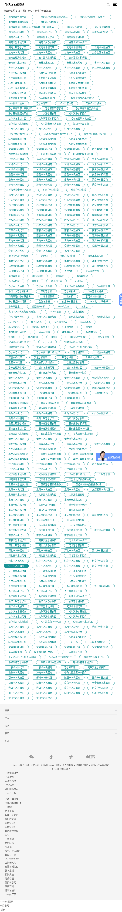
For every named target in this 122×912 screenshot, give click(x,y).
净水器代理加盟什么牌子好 (93, 17)
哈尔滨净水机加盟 (17, 118)
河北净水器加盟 (44, 550)
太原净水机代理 (16, 489)
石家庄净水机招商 (47, 428)
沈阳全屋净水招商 (17, 393)
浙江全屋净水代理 (78, 596)
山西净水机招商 (44, 413)
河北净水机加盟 (72, 550)
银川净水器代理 (44, 698)
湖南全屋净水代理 (78, 42)
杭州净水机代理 (44, 632)
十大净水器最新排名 (74, 286)
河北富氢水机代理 (17, 555)
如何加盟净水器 (16, 347)
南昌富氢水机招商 (96, 667)
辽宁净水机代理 (44, 566)
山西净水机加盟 (76, 408)
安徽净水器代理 (44, 149)
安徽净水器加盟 (93, 103)
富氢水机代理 (15, 357)
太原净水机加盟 (44, 489)
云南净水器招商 (74, 47)
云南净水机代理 (16, 52)
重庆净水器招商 (76, 510)
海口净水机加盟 (44, 688)
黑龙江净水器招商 (47, 93)
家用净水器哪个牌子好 (19, 342)
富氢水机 (59, 276)
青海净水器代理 (16, 240)
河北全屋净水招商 (17, 545)
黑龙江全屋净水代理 (18, 459)
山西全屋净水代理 (75, 418)
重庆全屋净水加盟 (47, 510)
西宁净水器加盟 (16, 205)
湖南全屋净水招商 (47, 42)
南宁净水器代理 (16, 693)
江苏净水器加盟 (16, 200)
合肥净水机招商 (44, 250)
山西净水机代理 (16, 413)
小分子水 (47, 342)
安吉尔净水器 (60, 322)
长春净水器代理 (48, 88)
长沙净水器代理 (46, 367)
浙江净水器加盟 (74, 586)
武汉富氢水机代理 (73, 469)
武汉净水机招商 (100, 464)
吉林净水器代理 (74, 62)
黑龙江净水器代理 (17, 98)
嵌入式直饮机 (92, 271)
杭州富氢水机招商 (17, 139)
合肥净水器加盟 (100, 245)
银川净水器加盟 (16, 698)
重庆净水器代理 (44, 515)
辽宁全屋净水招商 (78, 576)
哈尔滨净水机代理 (17, 616)
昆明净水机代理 (100, 215)
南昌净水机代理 (100, 174)
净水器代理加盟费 (50, 22)
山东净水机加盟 (44, 179)
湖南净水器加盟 (102, 27)
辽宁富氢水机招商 (47, 571)
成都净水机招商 (16, 266)
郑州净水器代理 (44, 677)
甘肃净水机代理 (100, 164)
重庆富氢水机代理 (17, 525)
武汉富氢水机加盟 (47, 474)
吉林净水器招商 (102, 62)
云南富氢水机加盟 (47, 57)
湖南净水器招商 (16, 32)
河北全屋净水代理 (78, 540)
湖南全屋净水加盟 (17, 47)
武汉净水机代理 (100, 149)
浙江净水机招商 (76, 601)
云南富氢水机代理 (78, 57)
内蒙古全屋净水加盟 (18, 154)
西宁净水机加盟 (72, 205)
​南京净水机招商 (16, 235)
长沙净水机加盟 (44, 378)
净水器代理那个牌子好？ (81, 347)
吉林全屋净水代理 (17, 73)
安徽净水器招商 (97, 642)
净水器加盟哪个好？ (18, 17)
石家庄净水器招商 (47, 83)
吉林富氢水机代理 (17, 586)
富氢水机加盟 (40, 357)
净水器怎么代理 (16, 352)
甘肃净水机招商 (44, 164)
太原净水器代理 (76, 494)
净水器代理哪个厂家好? (20, 134)
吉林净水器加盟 (46, 62)
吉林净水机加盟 (16, 68)
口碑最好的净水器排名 (19, 296)
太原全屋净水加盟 (73, 499)
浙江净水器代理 (46, 586)
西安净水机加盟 (44, 682)
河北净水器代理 (76, 545)
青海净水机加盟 (72, 240)
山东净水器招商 (16, 179)
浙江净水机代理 (16, 591)
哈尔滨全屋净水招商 (51, 123)
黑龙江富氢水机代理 (83, 454)
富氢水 (35, 281)
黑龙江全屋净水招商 (83, 459)
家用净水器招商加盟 (46, 317)
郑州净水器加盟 (16, 210)
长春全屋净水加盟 (17, 93)
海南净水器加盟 (95, 256)
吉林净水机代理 (44, 68)
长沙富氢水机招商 (17, 383)
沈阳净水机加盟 (44, 388)
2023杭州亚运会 (16, 103)
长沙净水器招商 (102, 367)
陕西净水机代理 (16, 225)
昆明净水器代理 (16, 215)
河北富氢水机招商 (78, 555)
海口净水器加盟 (16, 688)
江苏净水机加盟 (100, 225)
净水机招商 (55, 311)
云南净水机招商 (44, 52)
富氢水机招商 (103, 352)
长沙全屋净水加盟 (17, 372)
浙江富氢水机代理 (73, 591)
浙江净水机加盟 (16, 606)
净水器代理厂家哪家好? (60, 657)
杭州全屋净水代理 (78, 144)
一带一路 (73, 642)
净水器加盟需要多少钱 (86, 108)
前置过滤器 (44, 332)
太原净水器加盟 (16, 499)
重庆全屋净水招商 (17, 510)
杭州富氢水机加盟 (47, 139)
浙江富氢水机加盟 (17, 596)
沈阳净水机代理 (16, 388)
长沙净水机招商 (72, 378)
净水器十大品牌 (16, 286)
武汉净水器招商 (16, 464)
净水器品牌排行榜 (17, 301)
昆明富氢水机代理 (17, 408)
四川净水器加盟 (72, 693)
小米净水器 (14, 327)
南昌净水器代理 (16, 174)
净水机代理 (78, 311)
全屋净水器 (104, 474)
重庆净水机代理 (72, 515)
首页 (17, 11)
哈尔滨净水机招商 (78, 113)
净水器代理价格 (74, 27)
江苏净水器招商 (100, 195)
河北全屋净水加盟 (47, 545)
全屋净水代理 (15, 362)
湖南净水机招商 (72, 32)
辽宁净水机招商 (100, 566)
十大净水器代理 (48, 113)
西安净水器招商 (44, 225)
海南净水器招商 (67, 256)
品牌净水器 (44, 301)
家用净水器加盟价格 (46, 347)
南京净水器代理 (100, 230)
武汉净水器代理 (72, 464)
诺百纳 (44, 256)
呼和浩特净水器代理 (51, 154)
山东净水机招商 (16, 672)
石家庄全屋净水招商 (18, 88)
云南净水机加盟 (72, 52)
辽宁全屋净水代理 (17, 576)
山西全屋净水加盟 (45, 418)
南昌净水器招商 (72, 169)
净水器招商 (37, 276)
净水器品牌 (48, 296)
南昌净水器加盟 (100, 169)
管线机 (11, 337)
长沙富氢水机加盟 (17, 78)
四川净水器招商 (44, 693)
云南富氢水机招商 (17, 62)
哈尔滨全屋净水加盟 (18, 256)
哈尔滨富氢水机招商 (49, 118)
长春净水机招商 (46, 444)
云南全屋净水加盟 (101, 52)
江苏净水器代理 (44, 200)
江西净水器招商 (81, 123)
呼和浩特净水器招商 (18, 662)
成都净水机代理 (72, 266)
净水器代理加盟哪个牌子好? (58, 134)
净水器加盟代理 (16, 317)
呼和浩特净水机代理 (83, 154)
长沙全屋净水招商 (78, 372)
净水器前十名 (103, 286)
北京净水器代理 (16, 667)
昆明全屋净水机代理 (18, 403)
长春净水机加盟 (102, 444)
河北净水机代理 (16, 560)
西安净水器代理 (72, 225)
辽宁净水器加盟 (72, 560)
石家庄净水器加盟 (17, 83)
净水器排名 (69, 291)
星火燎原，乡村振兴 (44, 362)
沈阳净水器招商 (74, 383)
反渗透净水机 (38, 306)
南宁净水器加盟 (100, 688)
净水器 (88, 327)
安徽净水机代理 (44, 245)
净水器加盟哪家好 (54, 108)
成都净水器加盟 (16, 195)
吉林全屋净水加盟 (101, 68)
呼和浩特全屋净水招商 (75, 672)
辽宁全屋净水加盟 (47, 576)
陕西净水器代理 (72, 220)
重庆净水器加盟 (16, 515)
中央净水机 (33, 337)
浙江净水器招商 (102, 586)
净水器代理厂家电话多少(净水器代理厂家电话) (31, 27)
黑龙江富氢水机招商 (18, 454)
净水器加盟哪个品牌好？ (20, 108)
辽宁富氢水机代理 (17, 571)
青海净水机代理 (100, 240)
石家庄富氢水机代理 (18, 433)
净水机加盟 (78, 352)
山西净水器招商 (16, 418)
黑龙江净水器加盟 (78, 93)
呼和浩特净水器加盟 (51, 662)
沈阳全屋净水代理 (101, 388)
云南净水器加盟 (102, 47)
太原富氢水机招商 (17, 494)
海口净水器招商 (100, 266)
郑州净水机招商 (44, 210)
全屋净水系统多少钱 (18, 484)
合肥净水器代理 (16, 250)
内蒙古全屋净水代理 (94, 657)
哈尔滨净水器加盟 (78, 611)
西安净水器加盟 (100, 677)
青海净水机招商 (44, 240)
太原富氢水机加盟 (47, 494)
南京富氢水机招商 (47, 540)
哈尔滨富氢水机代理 (18, 123)
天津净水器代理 (72, 195)
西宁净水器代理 (44, 205)
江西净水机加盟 (72, 129)
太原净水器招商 (44, 499)
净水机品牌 (63, 306)
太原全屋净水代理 (47, 505)
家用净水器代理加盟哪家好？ (22, 311)
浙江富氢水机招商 (45, 606)
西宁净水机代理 (100, 205)
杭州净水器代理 (72, 627)
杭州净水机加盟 (16, 632)
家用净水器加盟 (76, 317)
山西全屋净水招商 (17, 423)
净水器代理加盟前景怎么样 (54, 17)
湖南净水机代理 (16, 37)
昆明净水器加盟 (74, 393)
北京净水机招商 (44, 667)
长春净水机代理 (74, 444)
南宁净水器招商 (72, 688)
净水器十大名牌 (44, 286)
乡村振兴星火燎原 (47, 78)
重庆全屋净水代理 (78, 505)
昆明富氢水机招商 (47, 408)
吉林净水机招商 (72, 68)
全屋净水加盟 (92, 357)
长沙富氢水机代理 (101, 378)
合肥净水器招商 (72, 245)
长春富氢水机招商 (73, 438)
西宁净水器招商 (100, 200)
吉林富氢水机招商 (47, 581)
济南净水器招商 (100, 179)
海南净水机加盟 (72, 261)
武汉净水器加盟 (44, 464)
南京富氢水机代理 (73, 535)
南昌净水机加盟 (72, 174)
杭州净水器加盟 (16, 627)
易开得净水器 (103, 317)
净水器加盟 (82, 276)
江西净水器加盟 (16, 129)
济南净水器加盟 (16, 184)
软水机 (70, 296)
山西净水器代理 (72, 413)
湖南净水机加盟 (100, 32)
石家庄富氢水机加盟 (51, 433)
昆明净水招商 (101, 393)
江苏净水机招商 (72, 200)
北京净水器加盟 (16, 159)
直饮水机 (68, 271)
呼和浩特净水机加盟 (83, 662)
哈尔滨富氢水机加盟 (81, 118)
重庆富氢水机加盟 (75, 520)
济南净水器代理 (44, 184)
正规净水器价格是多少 (52, 484)
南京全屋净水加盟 (17, 530)
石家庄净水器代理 (47, 423)
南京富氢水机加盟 (17, 540)
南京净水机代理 (16, 535)
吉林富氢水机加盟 (78, 73)
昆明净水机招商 (44, 215)
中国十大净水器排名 (18, 291)
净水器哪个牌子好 (47, 98)
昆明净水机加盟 (72, 215)
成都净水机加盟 (44, 266)
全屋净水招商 (66, 357)
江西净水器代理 (44, 129)
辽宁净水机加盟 (72, 566)
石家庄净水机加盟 (17, 428)
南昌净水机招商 (44, 174)
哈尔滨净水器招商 (17, 611)
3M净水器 (13, 322)
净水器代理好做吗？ (44, 652)
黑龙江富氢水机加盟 (51, 454)
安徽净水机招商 (72, 149)
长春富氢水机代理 (78, 88)
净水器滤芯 (41, 103)
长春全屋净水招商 (101, 682)
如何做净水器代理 (17, 479)
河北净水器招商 (16, 550)
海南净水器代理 (16, 261)
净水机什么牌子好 (99, 301)
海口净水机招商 (44, 271)
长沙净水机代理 (16, 378)
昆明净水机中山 (72, 398)
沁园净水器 (85, 322)
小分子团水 (14, 306)
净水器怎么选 (66, 103)
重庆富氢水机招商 (45, 520)
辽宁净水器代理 (44, 560)
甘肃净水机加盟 (72, 164)
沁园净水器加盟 (44, 159)
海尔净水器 (36, 322)
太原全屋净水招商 (17, 505)
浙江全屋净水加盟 (17, 601)
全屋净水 (78, 281)
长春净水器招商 (16, 438)
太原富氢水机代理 (101, 489)
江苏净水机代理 (16, 230)
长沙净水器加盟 (74, 367)
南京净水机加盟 (44, 235)
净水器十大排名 (95, 291)
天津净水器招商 (44, 195)
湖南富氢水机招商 (75, 37)
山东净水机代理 (72, 179)
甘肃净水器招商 (72, 159)
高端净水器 (91, 332)
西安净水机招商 (16, 682)
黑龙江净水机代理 (78, 449)
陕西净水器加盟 (44, 220)
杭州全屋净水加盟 (47, 144)
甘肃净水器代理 (16, 164)
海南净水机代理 (100, 261)
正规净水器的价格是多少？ (82, 98)
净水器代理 (14, 276)
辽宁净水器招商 (100, 560)
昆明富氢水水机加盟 (81, 403)
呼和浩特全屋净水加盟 (19, 189)
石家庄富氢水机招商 (83, 433)
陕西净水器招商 (16, 220)
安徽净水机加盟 (16, 245)
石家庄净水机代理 (78, 423)
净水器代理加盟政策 (18, 22)
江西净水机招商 (74, 652)
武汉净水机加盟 (16, 469)
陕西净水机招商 (72, 677)
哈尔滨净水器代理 (47, 611)
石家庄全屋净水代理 (79, 428)
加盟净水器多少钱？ (74, 342)
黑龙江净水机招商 (47, 449)
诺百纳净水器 (15, 652)
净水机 (84, 306)
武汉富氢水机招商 (17, 474)
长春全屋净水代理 (17, 444)
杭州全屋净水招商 (17, 144)
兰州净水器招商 (16, 169)
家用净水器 (46, 291)
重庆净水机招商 (100, 515)
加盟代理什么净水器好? (95, 134)
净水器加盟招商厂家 (18, 113)
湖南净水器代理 (44, 32)
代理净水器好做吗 (47, 479)
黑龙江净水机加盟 (17, 449)
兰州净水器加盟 (44, 169)
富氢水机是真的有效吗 (80, 479)
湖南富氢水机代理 (17, 42)
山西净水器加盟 (100, 413)
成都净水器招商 (79, 189)
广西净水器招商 (51, 189)
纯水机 (54, 337)
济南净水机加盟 (72, 184)
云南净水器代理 (46, 47)
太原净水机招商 (72, 489)
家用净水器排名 (93, 296)
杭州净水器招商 (72, 250)
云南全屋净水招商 (17, 57)
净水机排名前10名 (17, 332)
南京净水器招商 (44, 230)
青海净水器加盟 (100, 235)
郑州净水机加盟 (72, 210)
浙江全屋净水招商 (47, 601)
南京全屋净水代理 (47, 525)
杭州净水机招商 (100, 627)
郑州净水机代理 (100, 210)
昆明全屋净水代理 (50, 403)
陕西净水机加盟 (100, 220)
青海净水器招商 (72, 235)
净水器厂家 (56, 281)
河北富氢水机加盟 (47, 555)
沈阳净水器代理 (46, 383)
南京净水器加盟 (72, 230)
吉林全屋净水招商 (47, 73)
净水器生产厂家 (77, 337)
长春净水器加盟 (44, 438)
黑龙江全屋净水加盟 (51, 459)
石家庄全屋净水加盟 (79, 83)
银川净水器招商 (100, 693)
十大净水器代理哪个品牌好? (22, 657)
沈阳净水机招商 (72, 388)
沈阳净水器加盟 (102, 383)
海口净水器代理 (16, 271)
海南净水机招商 (44, 261)
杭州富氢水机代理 (78, 139)
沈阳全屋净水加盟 (78, 78)
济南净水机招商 (44, 672)
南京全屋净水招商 (78, 525)
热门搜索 (27, 11)
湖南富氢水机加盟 (45, 37)
